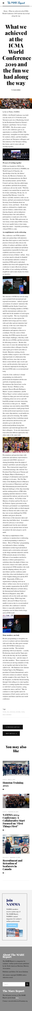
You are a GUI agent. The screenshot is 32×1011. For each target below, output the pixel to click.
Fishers (4, 712)
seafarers (18, 712)
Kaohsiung (12, 712)
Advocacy (6, 857)
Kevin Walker (17, 90)
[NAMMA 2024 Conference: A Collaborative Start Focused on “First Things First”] (16, 801)
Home (5, 11)
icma (8, 712)
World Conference (7, 714)
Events (5, 779)
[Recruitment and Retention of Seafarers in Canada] (16, 844)
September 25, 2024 (13, 812)
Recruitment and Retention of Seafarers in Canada (12, 865)
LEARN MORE (12, 925)
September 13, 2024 (15, 857)
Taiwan (23, 712)
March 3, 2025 (11, 779)
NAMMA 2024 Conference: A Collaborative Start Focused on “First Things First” (14, 820)
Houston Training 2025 (13, 784)
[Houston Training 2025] (16, 768)
